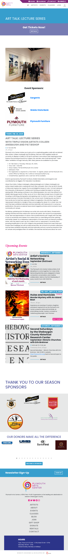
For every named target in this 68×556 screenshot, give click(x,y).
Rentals (34, 528)
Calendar (42, 1)
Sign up (59, 473)
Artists (34, 5)
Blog (34, 516)
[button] (16, 458)
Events (43, 5)
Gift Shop (34, 522)
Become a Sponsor (34, 464)
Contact (52, 1)
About (34, 507)
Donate (34, 525)
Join (59, 5)
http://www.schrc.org (37, 354)
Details (34, 31)
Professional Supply (17, 319)
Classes (51, 5)
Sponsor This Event (17, 285)
